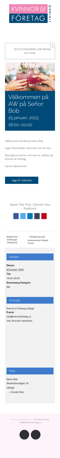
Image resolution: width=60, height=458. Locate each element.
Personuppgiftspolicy (20, 419)
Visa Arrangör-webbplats (19, 320)
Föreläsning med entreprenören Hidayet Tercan (38, 239)
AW (8, 287)
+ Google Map (16, 392)
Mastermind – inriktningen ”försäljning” (13, 239)
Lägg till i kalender (22, 180)
